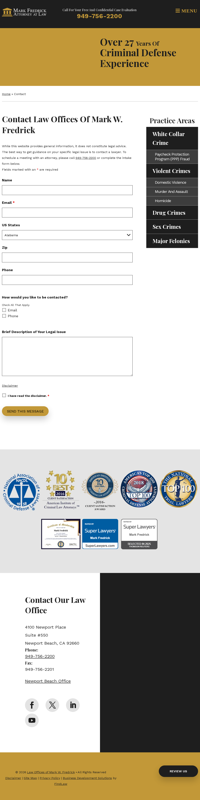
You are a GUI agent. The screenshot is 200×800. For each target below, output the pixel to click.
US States (11, 225)
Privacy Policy (50, 778)
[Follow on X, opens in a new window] (52, 705)
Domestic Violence (170, 182)
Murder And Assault (171, 191)
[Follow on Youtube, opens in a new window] (32, 720)
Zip (4, 247)
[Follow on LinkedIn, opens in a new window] (73, 705)
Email (8, 202)
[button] (196, 772)
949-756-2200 (99, 16)
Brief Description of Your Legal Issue (34, 332)
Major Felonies (171, 240)
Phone (7, 270)
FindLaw (60, 784)
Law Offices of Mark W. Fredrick (51, 772)
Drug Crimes (169, 212)
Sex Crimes (167, 226)
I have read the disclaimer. (28, 396)
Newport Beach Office (48, 681)
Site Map (30, 778)
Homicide (163, 200)
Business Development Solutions (87, 778)
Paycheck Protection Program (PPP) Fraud (172, 156)
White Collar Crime (169, 138)
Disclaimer (10, 386)
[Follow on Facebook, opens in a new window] (32, 705)
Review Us (178, 771)
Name (7, 180)
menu (188, 10)
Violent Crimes (171, 170)
